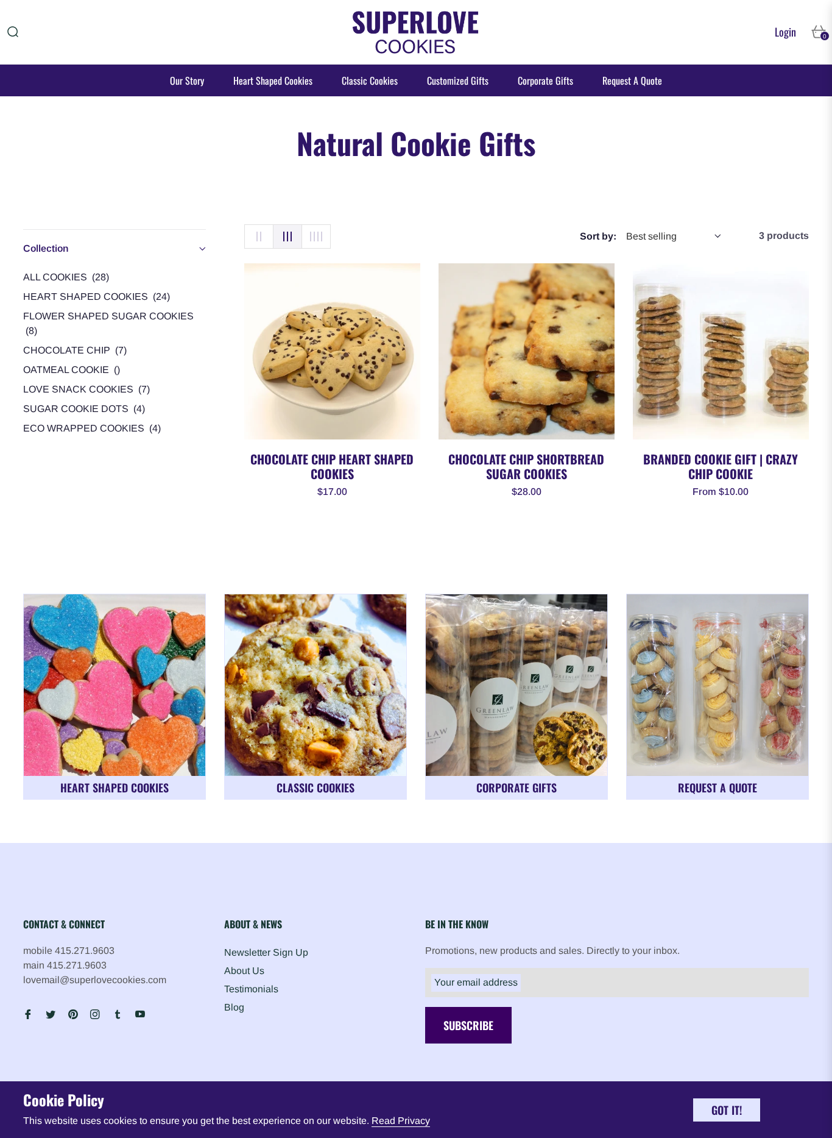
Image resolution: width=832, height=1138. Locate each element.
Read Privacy (401, 1120)
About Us (244, 971)
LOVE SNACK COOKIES (86, 389)
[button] (13, 31)
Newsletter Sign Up (266, 952)
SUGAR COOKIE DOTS (84, 409)
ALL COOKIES (66, 277)
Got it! (726, 1110)
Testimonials (251, 989)
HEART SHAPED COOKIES (96, 296)
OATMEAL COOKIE (71, 370)
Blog (234, 1007)
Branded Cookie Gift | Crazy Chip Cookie (720, 466)
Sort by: (598, 236)
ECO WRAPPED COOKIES (92, 428)
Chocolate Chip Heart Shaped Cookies (332, 466)
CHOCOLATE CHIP (75, 350)
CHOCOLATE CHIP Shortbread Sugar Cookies (526, 466)
